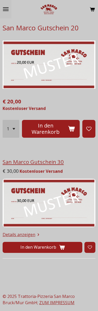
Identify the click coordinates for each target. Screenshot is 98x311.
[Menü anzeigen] (5, 9)
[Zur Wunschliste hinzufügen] (88, 129)
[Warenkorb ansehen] (92, 9)
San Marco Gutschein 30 (33, 161)
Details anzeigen (19, 234)
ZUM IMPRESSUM (56, 303)
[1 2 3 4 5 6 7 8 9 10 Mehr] (11, 129)
